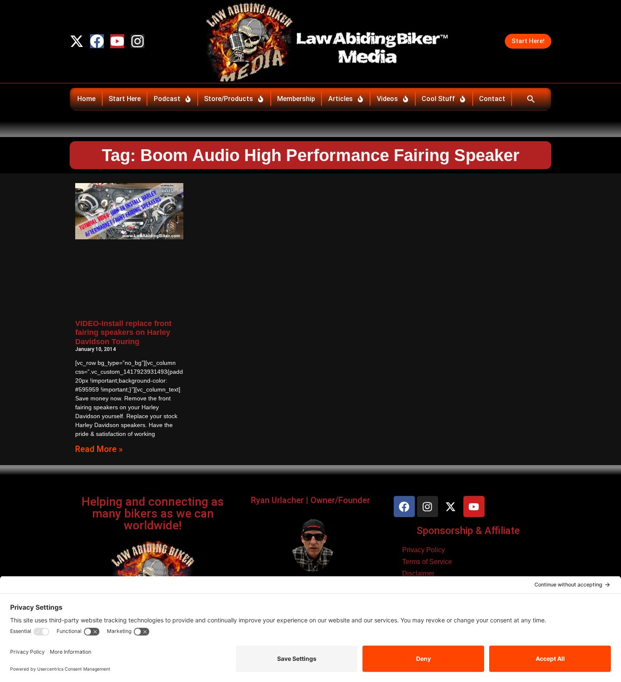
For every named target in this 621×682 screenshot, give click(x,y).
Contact (492, 99)
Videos (387, 99)
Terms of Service (427, 561)
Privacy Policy (423, 549)
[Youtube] (117, 41)
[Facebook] (97, 41)
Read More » (99, 449)
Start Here (125, 99)
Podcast (167, 99)
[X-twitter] (77, 41)
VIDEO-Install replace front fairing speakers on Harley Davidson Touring (123, 332)
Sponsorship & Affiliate (468, 531)
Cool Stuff (438, 99)
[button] (531, 99)
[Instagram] (137, 41)
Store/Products (228, 99)
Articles (340, 99)
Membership (296, 99)
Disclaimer (418, 573)
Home (86, 99)
